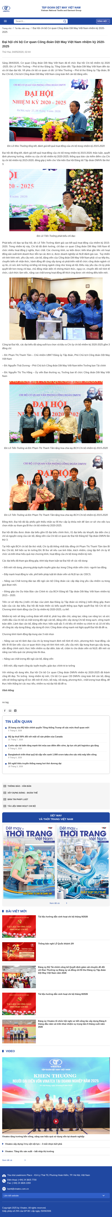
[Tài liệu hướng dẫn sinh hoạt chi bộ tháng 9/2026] (19, 926)
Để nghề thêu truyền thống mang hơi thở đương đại (34, 763)
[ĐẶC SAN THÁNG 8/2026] (29, 861)
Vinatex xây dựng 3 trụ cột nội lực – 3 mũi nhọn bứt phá (33, 1144)
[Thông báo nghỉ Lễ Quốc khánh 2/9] (19, 951)
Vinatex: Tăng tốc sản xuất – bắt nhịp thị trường (29, 1151)
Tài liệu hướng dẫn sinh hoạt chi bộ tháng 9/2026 (63, 916)
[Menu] (5, 21)
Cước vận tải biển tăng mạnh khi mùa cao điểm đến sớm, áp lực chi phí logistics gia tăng (53, 745)
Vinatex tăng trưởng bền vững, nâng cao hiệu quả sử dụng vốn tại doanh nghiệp (43, 1136)
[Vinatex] (6, 9)
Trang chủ (7, 28)
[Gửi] (65, 21)
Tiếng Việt (102, 21)
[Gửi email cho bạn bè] (10, 711)
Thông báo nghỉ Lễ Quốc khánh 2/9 (56, 943)
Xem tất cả (55, 903)
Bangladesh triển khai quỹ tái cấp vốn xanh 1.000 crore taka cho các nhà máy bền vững (52, 754)
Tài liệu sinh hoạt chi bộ (22, 806)
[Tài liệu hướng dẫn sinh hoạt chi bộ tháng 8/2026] (19, 1003)
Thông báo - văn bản (19, 786)
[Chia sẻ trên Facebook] (4, 711)
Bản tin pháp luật (18, 799)
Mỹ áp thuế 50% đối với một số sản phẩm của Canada (35, 736)
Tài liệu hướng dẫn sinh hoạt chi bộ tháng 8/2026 (63, 994)
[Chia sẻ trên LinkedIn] (15, 711)
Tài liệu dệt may (22, 28)
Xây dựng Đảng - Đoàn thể (23, 793)
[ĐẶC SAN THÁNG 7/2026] (83, 861)
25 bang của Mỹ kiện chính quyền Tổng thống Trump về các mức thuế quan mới (48, 727)
